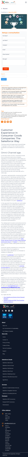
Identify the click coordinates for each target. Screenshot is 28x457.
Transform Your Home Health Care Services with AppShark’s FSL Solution (13, 105)
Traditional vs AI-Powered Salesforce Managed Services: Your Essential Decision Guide (14, 92)
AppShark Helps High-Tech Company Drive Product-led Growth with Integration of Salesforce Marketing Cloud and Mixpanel (13, 97)
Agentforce (5, 379)
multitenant (10, 255)
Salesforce (19, 200)
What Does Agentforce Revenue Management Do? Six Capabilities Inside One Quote (14, 88)
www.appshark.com (13, 285)
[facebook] (6, 311)
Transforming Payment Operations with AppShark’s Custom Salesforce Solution (12, 101)
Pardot (15, 241)
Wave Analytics (22, 240)
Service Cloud (8, 240)
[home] (9, 2)
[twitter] (3, 311)
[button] (25, 2)
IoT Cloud (14, 240)
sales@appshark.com (10, 423)
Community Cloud (6, 241)
